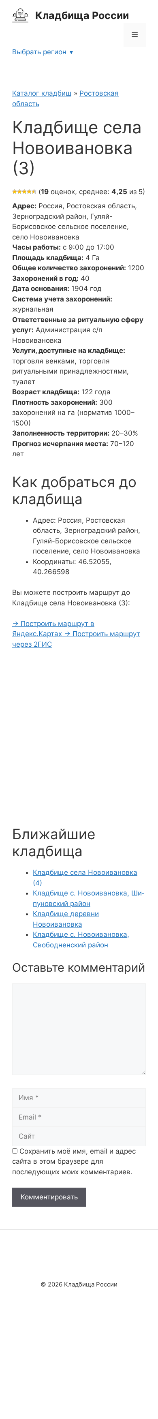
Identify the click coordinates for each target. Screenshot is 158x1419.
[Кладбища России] (20, 15)
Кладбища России (82, 15)
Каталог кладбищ (42, 93)
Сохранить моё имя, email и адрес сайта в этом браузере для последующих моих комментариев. (74, 1161)
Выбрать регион (39, 52)
